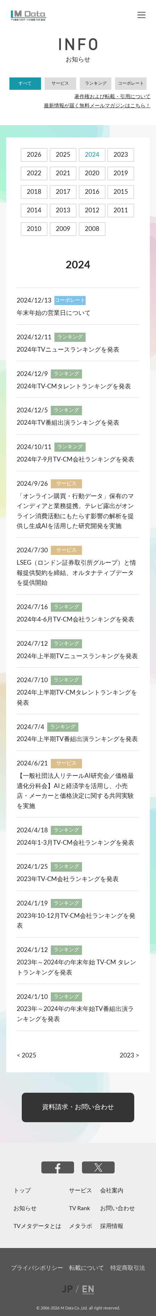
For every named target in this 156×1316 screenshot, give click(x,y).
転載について (86, 1268)
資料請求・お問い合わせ (78, 1107)
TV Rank (79, 1208)
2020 (92, 173)
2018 (34, 192)
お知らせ (25, 1208)
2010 (34, 229)
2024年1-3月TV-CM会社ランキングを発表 (75, 843)
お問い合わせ (117, 1208)
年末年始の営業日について (54, 313)
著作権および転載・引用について (112, 96)
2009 (63, 229)
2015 (121, 192)
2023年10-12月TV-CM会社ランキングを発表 (76, 921)
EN (86, 1288)
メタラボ (80, 1226)
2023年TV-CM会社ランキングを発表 (68, 879)
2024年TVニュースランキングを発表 (68, 350)
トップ (22, 1190)
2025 (63, 155)
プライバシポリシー (37, 1268)
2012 (92, 210)
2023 (121, 155)
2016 (92, 192)
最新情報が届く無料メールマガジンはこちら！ (97, 105)
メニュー (141, 15)
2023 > (129, 1055)
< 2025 (26, 1055)
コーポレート (131, 83)
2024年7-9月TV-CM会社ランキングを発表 (75, 459)
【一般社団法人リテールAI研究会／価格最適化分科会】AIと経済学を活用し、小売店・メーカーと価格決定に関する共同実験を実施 (75, 791)
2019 (121, 173)
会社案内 (111, 1190)
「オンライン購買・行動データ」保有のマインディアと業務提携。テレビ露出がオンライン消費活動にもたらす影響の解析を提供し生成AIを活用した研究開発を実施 (75, 511)
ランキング (96, 83)
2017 (63, 192)
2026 (34, 155)
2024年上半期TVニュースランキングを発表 (77, 656)
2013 (63, 210)
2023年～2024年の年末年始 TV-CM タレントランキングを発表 (76, 967)
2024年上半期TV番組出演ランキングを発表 (77, 739)
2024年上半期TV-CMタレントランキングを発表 (77, 697)
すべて (25, 83)
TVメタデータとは (37, 1226)
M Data (29, 16)
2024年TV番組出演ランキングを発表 (68, 423)
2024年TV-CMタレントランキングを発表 (74, 386)
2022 (34, 173)
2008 (92, 229)
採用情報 (111, 1226)
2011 (121, 210)
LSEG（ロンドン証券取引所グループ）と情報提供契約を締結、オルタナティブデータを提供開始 (76, 573)
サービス (60, 83)
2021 (63, 173)
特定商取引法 (127, 1268)
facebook (57, 1167)
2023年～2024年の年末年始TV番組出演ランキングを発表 (75, 1014)
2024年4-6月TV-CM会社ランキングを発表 (75, 619)
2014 (34, 210)
